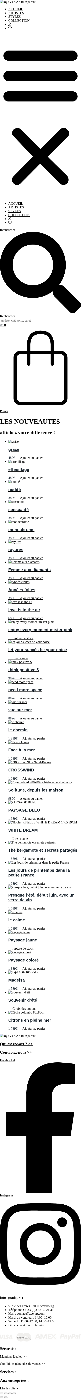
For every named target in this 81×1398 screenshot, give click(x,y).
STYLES (14, 16)
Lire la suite (20, 658)
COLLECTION (19, 20)
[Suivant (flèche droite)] (5, 1397)
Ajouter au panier (31, 457)
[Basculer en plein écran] (5, 1393)
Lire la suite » (9, 1388)
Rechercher (7, 230)
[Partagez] (10, 1393)
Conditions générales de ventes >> (22, 1363)
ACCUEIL (15, 9)
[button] (40, 116)
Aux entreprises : (14, 1380)
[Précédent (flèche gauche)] (1, 1397)
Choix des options (24, 1008)
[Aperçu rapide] (19, 457)
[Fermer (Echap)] (14, 1393)
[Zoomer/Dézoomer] (1, 1393)
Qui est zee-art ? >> (16, 1044)
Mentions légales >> (13, 1356)
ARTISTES (16, 13)
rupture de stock (22, 638)
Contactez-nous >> (16, 1052)
